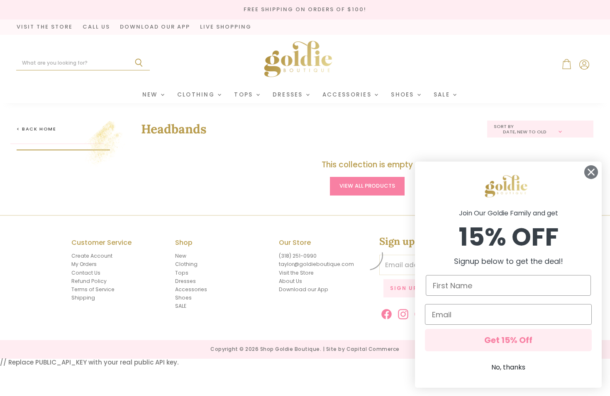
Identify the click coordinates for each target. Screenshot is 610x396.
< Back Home (36, 129)
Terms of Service (93, 289)
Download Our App (155, 27)
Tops (244, 95)
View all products (367, 186)
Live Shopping (225, 27)
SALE (443, 95)
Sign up (403, 288)
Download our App (303, 289)
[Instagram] (401, 312)
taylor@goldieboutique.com (316, 264)
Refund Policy (89, 281)
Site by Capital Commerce (363, 349)
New (151, 95)
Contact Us (85, 272)
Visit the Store (296, 272)
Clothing (197, 95)
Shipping (83, 297)
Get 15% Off (508, 340)
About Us (290, 281)
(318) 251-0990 (298, 255)
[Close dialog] (591, 172)
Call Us (96, 27)
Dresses (289, 95)
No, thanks (508, 367)
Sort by (504, 126)
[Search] (139, 63)
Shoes (403, 95)
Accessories (347, 95)
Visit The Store (45, 27)
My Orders (84, 264)
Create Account (91, 255)
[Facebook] (385, 312)
